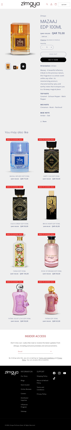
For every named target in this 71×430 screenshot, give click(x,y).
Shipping (43, 40)
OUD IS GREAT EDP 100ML (19, 224)
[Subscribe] (51, 351)
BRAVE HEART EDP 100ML (51, 224)
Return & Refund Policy (42, 382)
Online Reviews (26, 389)
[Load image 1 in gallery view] (8, 66)
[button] (47, 4)
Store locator (25, 385)
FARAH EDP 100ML (19, 271)
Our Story (24, 376)
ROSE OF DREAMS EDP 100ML (51, 271)
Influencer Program (24, 406)
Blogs (23, 380)
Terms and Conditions (46, 358)
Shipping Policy (42, 376)
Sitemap (23, 411)
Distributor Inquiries (24, 399)
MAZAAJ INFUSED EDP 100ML (19, 176)
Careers (23, 393)
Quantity (43, 43)
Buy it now (53, 60)
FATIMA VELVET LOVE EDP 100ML (19, 319)
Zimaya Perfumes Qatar (16, 425)
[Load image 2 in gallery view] (15, 66)
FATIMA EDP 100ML (51, 319)
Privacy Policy (41, 394)
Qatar (64, 4)
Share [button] (45, 121)
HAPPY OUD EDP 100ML (51, 176)
